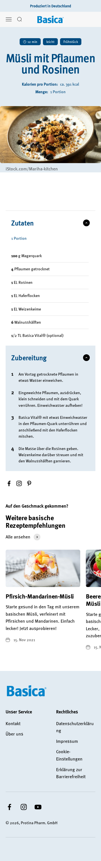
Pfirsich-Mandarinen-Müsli (40, 596)
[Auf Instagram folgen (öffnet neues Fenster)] (19, 483)
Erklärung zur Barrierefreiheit (71, 773)
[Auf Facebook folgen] (9, 807)
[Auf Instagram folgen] (23, 807)
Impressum (67, 741)
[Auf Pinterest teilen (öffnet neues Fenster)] (29, 483)
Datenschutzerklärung (75, 727)
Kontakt (13, 723)
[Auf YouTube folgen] (38, 807)
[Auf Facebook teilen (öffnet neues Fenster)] (9, 483)
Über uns (14, 733)
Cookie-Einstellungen (69, 755)
